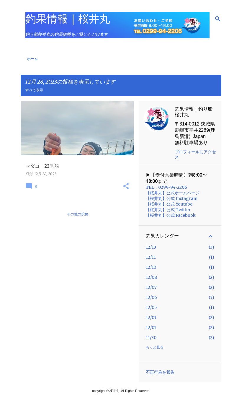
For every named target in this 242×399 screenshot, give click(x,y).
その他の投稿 (77, 214)
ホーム (32, 59)
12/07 (151, 287)
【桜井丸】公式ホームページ (173, 193)
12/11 (151, 257)
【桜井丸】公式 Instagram (171, 198)
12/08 (151, 277)
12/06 (151, 297)
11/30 (151, 337)
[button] (126, 186)
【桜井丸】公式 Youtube (169, 204)
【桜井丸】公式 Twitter (168, 209)
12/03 (151, 317)
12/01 (151, 327)
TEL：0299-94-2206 (166, 187)
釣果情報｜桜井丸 (67, 18)
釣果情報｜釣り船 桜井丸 (193, 111)
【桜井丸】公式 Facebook (171, 215)
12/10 (151, 267)
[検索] (217, 19)
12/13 (151, 247)
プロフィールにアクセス (195, 154)
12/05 (151, 307)
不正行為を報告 (160, 372)
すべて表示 (34, 90)
